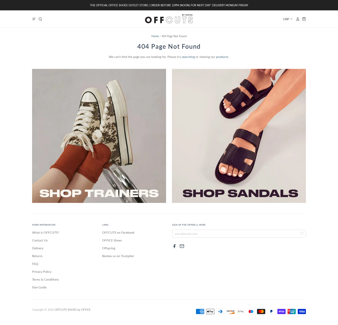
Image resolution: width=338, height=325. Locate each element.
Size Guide (39, 287)
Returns (37, 256)
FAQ (35, 264)
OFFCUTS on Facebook (118, 232)
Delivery (37, 248)
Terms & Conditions (45, 279)
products (222, 57)
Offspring (108, 248)
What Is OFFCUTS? (45, 232)
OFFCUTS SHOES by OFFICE (73, 309)
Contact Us (40, 240)
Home (155, 36)
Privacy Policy (41, 271)
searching (188, 57)
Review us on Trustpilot (118, 256)
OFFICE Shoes (112, 240)
